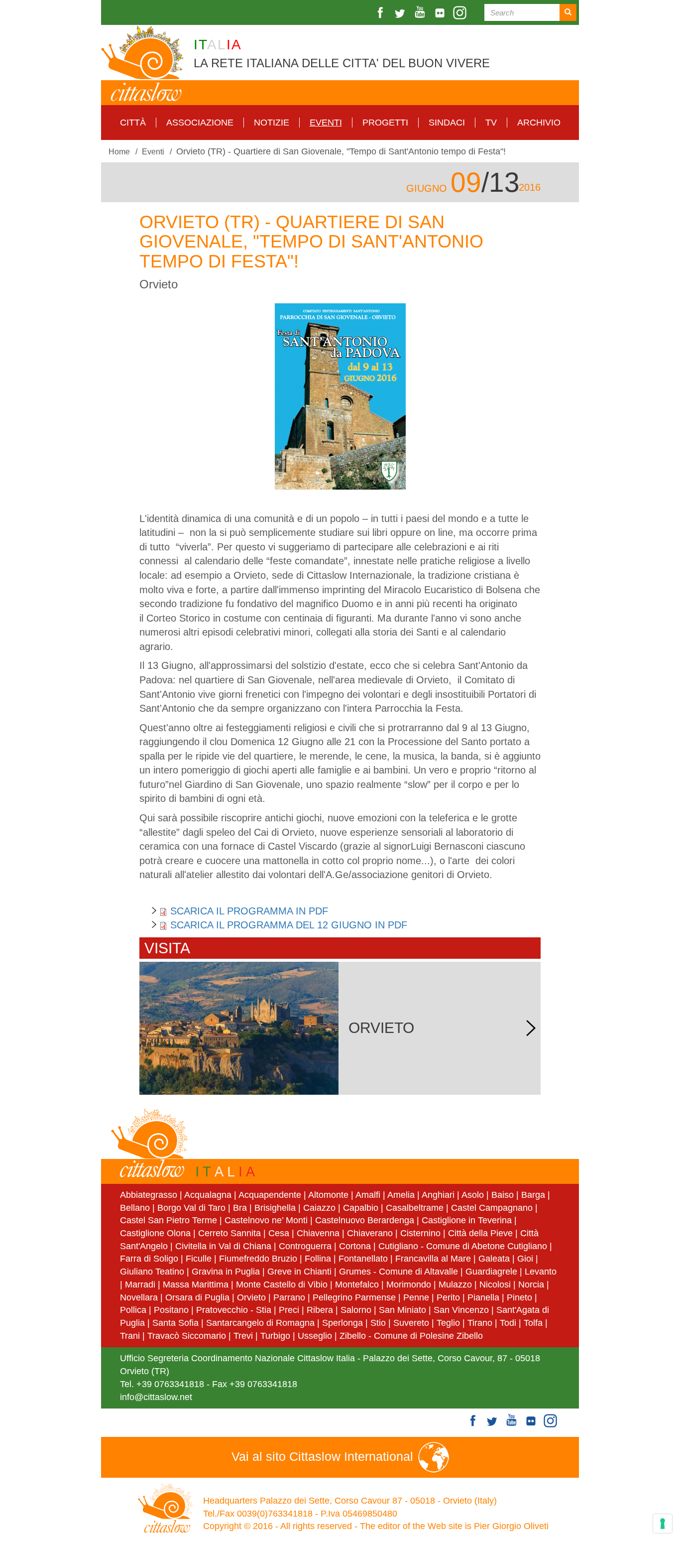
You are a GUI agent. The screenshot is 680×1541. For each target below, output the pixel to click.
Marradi (140, 1284)
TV (491, 123)
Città (133, 123)
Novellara (139, 1297)
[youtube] (421, 12)
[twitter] (401, 12)
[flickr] (441, 12)
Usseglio (315, 1336)
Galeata (494, 1259)
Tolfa (533, 1323)
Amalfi (367, 1195)
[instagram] (461, 12)
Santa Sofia (175, 1323)
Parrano (289, 1297)
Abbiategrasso (150, 1195)
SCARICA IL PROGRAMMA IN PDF (249, 910)
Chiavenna (318, 1233)
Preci (289, 1310)
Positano (171, 1310)
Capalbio (360, 1208)
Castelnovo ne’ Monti (266, 1220)
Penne (416, 1297)
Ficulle (199, 1259)
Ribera (320, 1310)
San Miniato (402, 1310)
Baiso (502, 1195)
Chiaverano (370, 1233)
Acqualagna (207, 1195)
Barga (533, 1195)
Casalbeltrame (415, 1208)
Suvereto (411, 1323)
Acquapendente (269, 1195)
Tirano (479, 1323)
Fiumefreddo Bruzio (258, 1259)
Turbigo (275, 1336)
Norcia (531, 1284)
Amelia (401, 1195)
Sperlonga (342, 1323)
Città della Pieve (480, 1233)
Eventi (326, 123)
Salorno (355, 1310)
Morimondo (408, 1284)
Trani (130, 1336)
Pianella (483, 1297)
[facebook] (381, 12)
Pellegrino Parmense (354, 1297)
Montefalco (357, 1284)
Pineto (519, 1297)
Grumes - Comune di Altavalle (398, 1272)
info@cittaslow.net (156, 1397)
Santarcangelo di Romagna (260, 1323)
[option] (340, 396)
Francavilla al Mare (433, 1259)
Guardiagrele (491, 1272)
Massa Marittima (195, 1284)
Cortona (355, 1246)
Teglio (448, 1323)
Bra (240, 1208)
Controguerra (305, 1246)
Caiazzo (319, 1208)
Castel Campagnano (492, 1208)
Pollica (133, 1310)
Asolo (472, 1195)
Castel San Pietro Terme (168, 1220)
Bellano (135, 1208)
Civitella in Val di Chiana (223, 1246)
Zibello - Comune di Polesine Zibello (411, 1336)
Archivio (539, 123)
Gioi (525, 1259)
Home (119, 151)
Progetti (385, 123)
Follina (318, 1259)
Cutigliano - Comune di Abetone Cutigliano (462, 1246)
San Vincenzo (461, 1310)
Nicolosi (495, 1284)
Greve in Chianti (299, 1272)
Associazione (199, 123)
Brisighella (275, 1208)
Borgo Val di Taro (191, 1208)
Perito (448, 1297)
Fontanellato (363, 1259)
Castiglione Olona (155, 1233)
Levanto (541, 1272)
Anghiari (438, 1195)
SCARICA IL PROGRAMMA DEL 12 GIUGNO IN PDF (288, 924)
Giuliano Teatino (152, 1272)
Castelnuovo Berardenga (364, 1220)
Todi (508, 1323)
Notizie (271, 123)
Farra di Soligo (149, 1259)
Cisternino (420, 1233)
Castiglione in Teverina (467, 1220)
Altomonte (328, 1195)
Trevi (243, 1336)
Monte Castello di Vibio (282, 1284)
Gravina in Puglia (226, 1272)
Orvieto (251, 1297)
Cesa (278, 1233)
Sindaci (447, 123)
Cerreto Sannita (229, 1233)
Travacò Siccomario (186, 1336)
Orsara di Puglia (197, 1297)
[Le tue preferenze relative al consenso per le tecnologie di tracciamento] (662, 1523)
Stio (378, 1323)
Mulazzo (455, 1284)
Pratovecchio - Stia (233, 1310)
